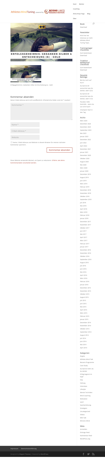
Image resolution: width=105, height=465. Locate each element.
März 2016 (83, 278)
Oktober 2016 (84, 256)
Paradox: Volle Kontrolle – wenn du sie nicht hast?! (87, 104)
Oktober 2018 (84, 196)
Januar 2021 (84, 152)
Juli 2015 (83, 300)
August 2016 (84, 262)
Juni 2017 (83, 231)
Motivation (83, 399)
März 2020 (83, 168)
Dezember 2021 (85, 149)
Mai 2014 (83, 344)
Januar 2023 (84, 136)
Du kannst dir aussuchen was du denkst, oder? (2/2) (86, 88)
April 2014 (83, 348)
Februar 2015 (84, 316)
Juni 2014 (83, 341)
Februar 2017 (84, 244)
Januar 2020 (84, 171)
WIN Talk (83, 418)
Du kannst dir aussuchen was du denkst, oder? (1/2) (86, 96)
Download (83, 27)
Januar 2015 (84, 319)
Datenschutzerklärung (29, 449)
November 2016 (85, 253)
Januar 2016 (84, 285)
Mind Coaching (85, 396)
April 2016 (83, 275)
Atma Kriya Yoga (78, 14)
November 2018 (85, 193)
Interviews (83, 386)
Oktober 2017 (84, 228)
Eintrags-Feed (85, 432)
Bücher (81, 4)
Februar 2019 (84, 187)
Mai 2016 (83, 272)
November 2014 (85, 326)
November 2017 (85, 225)
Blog (88, 14)
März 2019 (83, 184)
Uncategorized (85, 411)
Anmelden (83, 429)
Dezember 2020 (85, 155)
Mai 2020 (83, 165)
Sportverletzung (85, 405)
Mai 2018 (83, 206)
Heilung (82, 383)
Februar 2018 (84, 215)
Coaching (76, 9)
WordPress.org (85, 439)
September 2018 (85, 199)
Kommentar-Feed (86, 436)
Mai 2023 (83, 133)
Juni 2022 (83, 143)
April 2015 (83, 310)
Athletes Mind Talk (86, 359)
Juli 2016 (83, 266)
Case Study (84, 365)
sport (82, 402)
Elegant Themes (25, 454)
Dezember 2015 (85, 288)
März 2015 (83, 313)
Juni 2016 (83, 269)
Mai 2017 (83, 234)
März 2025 (83, 121)
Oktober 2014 (84, 329)
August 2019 (84, 177)
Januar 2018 (84, 218)
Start (74, 4)
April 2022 (83, 146)
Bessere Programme (87, 362)
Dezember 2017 (85, 222)
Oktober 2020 (84, 158)
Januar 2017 (84, 247)
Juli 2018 (83, 203)
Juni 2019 (83, 181)
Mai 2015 (83, 307)
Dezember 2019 (85, 174)
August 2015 (84, 297)
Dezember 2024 (85, 124)
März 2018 (83, 212)
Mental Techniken (86, 392)
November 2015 (85, 291)
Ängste (82, 356)
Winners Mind (85, 421)
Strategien (83, 408)
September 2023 (85, 130)
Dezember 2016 (85, 250)
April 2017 (83, 237)
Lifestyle (83, 389)
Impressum (14, 449)
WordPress (44, 454)
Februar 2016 (84, 281)
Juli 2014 (83, 338)
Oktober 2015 (84, 294)
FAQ (81, 380)
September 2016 (85, 259)
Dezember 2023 (85, 127)
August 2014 (84, 335)
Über (74, 18)
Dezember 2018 (85, 190)
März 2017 (83, 240)
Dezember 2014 (85, 322)
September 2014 (85, 332)
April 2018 (83, 209)
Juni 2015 (83, 304)
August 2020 (84, 162)
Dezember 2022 (85, 139)
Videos (82, 415)
